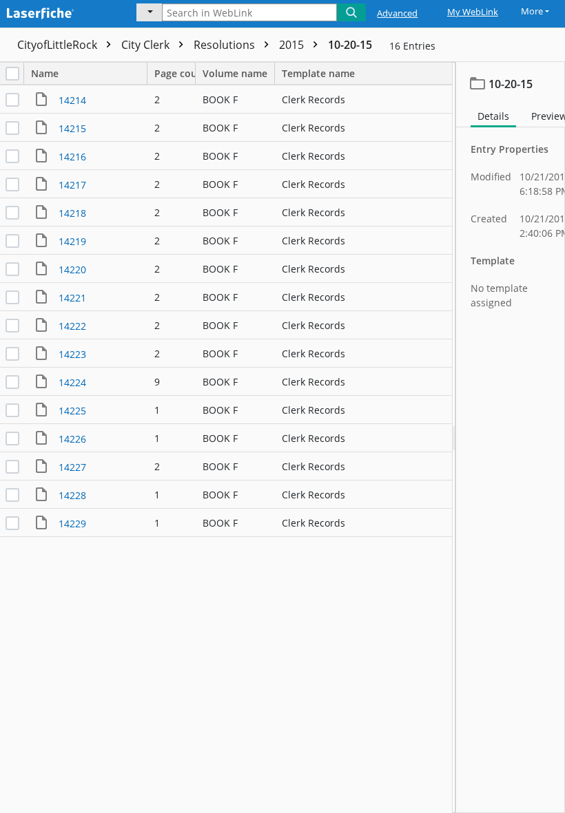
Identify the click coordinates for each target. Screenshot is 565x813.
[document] (510, 437)
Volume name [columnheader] (235, 73)
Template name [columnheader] (318, 73)
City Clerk (146, 44)
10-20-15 (350, 44)
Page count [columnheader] (175, 73)
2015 (293, 44)
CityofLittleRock (58, 44)
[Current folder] (149, 12)
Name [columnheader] (45, 73)
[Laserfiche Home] (58, 11)
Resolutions (226, 44)
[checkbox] (12, 74)
